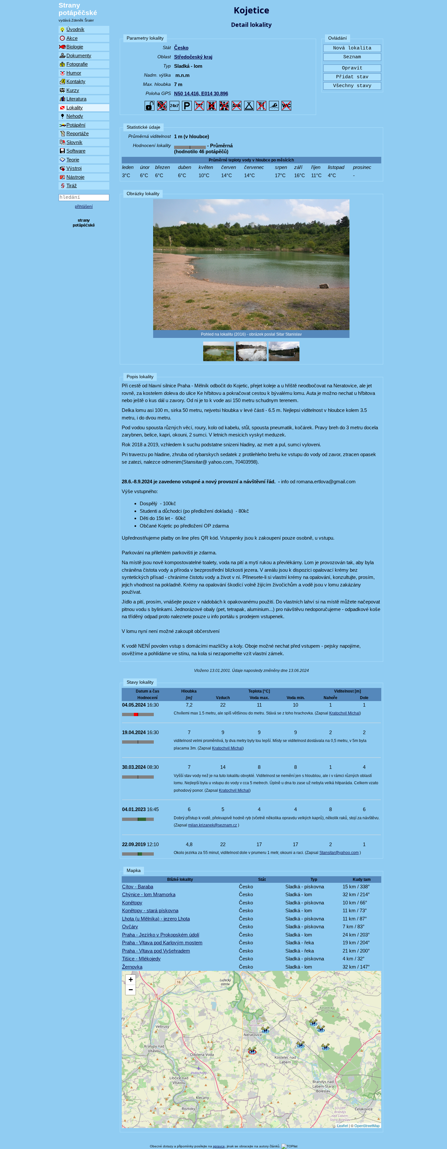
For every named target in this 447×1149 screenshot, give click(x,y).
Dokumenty (78, 55)
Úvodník (75, 29)
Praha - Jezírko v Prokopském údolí (160, 934)
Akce (72, 38)
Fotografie (77, 64)
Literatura (76, 99)
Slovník (74, 142)
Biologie (74, 46)
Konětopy (132, 902)
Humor (73, 73)
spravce (219, 1146)
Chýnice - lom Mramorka (148, 894)
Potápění (75, 125)
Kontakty (75, 81)
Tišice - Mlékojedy (141, 958)
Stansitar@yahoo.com (339, 852)
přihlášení (84, 206)
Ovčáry (130, 926)
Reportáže (77, 133)
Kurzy (72, 90)
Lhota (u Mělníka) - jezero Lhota (156, 918)
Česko (181, 47)
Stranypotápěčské (78, 8)
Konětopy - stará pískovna (150, 910)
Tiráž (71, 185)
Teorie (72, 159)
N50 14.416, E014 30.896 (201, 93)
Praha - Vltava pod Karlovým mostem (162, 942)
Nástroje (75, 177)
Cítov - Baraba (137, 886)
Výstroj (73, 168)
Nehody (74, 116)
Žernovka (132, 967)
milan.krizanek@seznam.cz (212, 825)
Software (75, 151)
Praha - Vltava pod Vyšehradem (156, 951)
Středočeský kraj (193, 57)
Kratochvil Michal (344, 713)
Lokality (74, 107)
